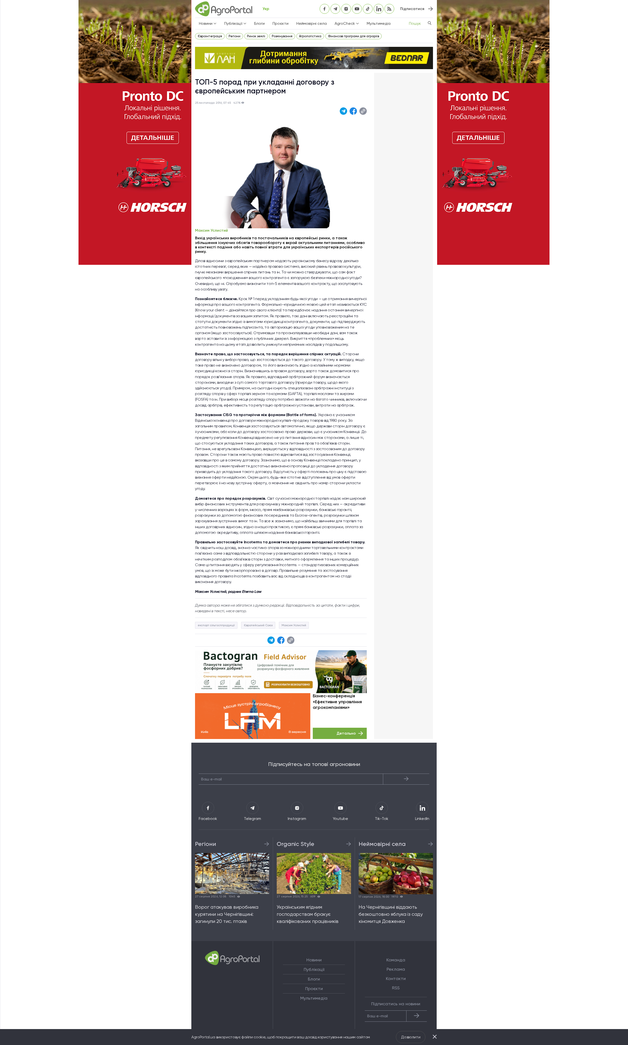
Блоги (259, 23)
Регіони (234, 36)
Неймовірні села (311, 23)
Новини (314, 960)
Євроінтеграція (210, 36)
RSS (396, 988)
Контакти (396, 978)
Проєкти (280, 23)
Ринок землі (256, 36)
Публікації (314, 969)
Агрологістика (310, 36)
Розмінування (282, 36)
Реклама (396, 969)
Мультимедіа (379, 23)
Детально (346, 733)
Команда (395, 960)
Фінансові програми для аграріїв (353, 36)
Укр (265, 8)
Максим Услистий (211, 230)
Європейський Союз (258, 625)
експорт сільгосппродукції (216, 625)
